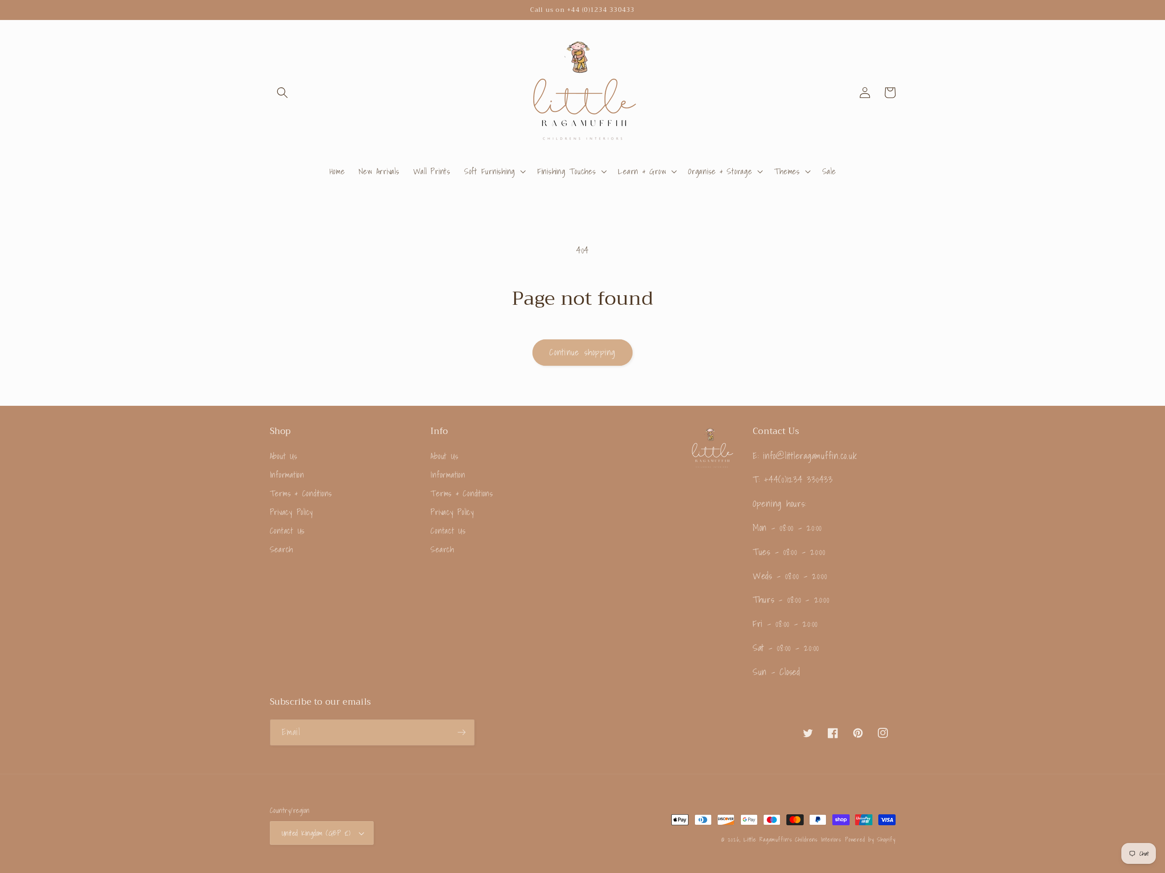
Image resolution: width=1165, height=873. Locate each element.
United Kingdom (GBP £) (316, 833)
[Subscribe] (461, 732)
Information (287, 474)
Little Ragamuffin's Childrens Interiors (792, 839)
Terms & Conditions (301, 493)
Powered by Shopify (870, 839)
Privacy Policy (292, 512)
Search (282, 549)
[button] (282, 92)
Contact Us (287, 530)
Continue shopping (582, 352)
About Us (284, 456)
